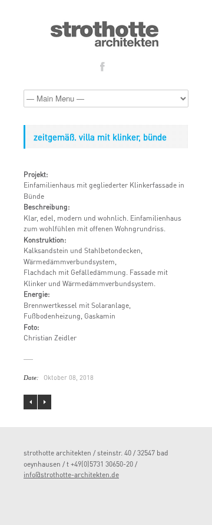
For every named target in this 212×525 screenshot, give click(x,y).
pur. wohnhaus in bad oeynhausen (30, 402)
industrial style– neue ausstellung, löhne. (44, 402)
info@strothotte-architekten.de (71, 474)
